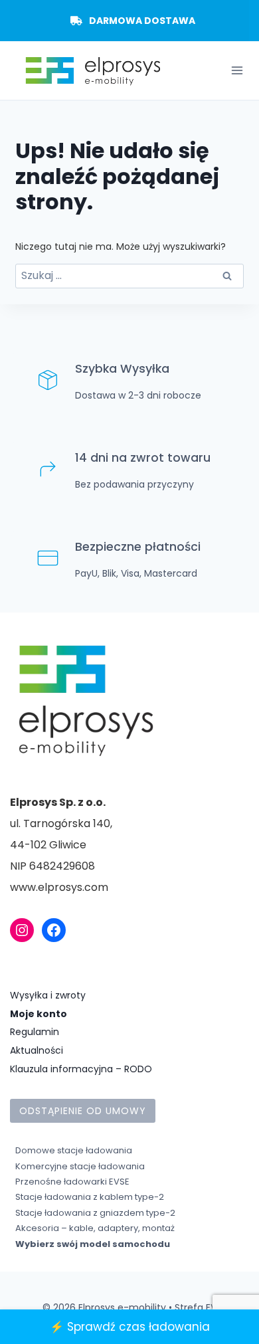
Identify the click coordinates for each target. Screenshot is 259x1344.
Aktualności (36, 1050)
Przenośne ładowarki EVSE (72, 1181)
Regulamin (34, 1031)
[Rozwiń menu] (236, 70)
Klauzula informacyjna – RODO (81, 1069)
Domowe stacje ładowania (73, 1150)
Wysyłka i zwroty (48, 995)
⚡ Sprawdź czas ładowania (130, 1327)
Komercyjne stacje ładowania (80, 1166)
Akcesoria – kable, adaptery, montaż (95, 1228)
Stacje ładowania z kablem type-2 (89, 1197)
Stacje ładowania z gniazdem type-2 (95, 1212)
